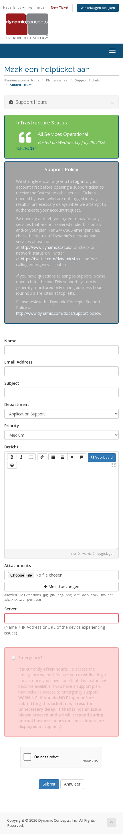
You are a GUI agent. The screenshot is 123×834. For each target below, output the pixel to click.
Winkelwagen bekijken (98, 7)
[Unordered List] (53, 456)
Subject (11, 383)
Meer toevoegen (63, 586)
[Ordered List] (63, 456)
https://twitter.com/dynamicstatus (52, 258)
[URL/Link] (42, 456)
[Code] (72, 456)
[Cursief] (21, 456)
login (78, 181)
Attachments (17, 565)
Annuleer (72, 784)
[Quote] (81, 456)
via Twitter (26, 148)
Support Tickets (87, 80)
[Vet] (12, 456)
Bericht (11, 447)
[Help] (12, 465)
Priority (11, 425)
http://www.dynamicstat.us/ (46, 247)
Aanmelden (38, 7)
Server (10, 609)
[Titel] (31, 456)
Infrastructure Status (41, 122)
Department (16, 404)
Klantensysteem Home (21, 80)
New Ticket (59, 7)
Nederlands (12, 7)
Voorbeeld (103, 457)
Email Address (18, 362)
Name (10, 340)
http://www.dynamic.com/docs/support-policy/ (59, 313)
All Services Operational (63, 134)
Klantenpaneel (57, 80)
